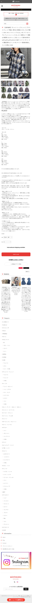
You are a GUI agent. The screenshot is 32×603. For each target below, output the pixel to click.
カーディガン (6, 395)
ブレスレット (6, 503)
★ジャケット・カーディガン (8, 410)
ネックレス (5, 500)
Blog (4, 540)
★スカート (4, 451)
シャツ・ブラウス (7, 389)
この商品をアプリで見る (16, 264)
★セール (4, 336)
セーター (5, 398)
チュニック (5, 377)
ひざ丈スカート (6, 454)
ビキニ (4, 366)
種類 (2, 237)
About (4, 537)
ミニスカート (6, 456)
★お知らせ (4, 325)
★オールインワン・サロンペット (9, 421)
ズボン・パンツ (6, 345)
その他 (4, 380)
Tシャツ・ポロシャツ (8, 386)
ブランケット (6, 524)
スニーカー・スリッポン (8, 477)
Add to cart (16, 254)
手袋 (4, 518)
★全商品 (4, 357)
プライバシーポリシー (7, 546)
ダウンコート (6, 433)
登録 (26, 589)
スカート (5, 348)
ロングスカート (6, 459)
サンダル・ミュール (7, 471)
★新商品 (4, 354)
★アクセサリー (5, 495)
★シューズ (4, 468)
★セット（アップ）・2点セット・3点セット (11, 407)
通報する (27, 271)
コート (4, 430)
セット (4, 351)
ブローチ (5, 512)
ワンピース (5, 363)
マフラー (5, 515)
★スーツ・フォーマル (7, 424)
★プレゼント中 (5, 327)
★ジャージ (4, 418)
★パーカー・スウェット (7, 412)
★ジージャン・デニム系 (7, 415)
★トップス (4, 383)
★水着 (3, 360)
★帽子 (3, 492)
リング (4, 498)
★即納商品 (4, 333)
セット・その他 (6, 368)
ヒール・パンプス (7, 474)
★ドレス (4, 442)
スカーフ (5, 506)
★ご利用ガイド (5, 322)
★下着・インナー (6, 448)
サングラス (5, 509)
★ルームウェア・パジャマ (8, 445)
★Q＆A (4, 330)
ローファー (5, 483)
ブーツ (4, 480)
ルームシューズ (6, 486)
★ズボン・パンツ (6, 465)
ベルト (4, 521)
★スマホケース (5, 527)
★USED (4, 530)
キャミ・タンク (6, 392)
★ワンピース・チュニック (8, 371)
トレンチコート (6, 436)
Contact (4, 543)
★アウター (4, 427)
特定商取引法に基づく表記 (8, 549)
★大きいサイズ (5, 339)
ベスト (4, 401)
